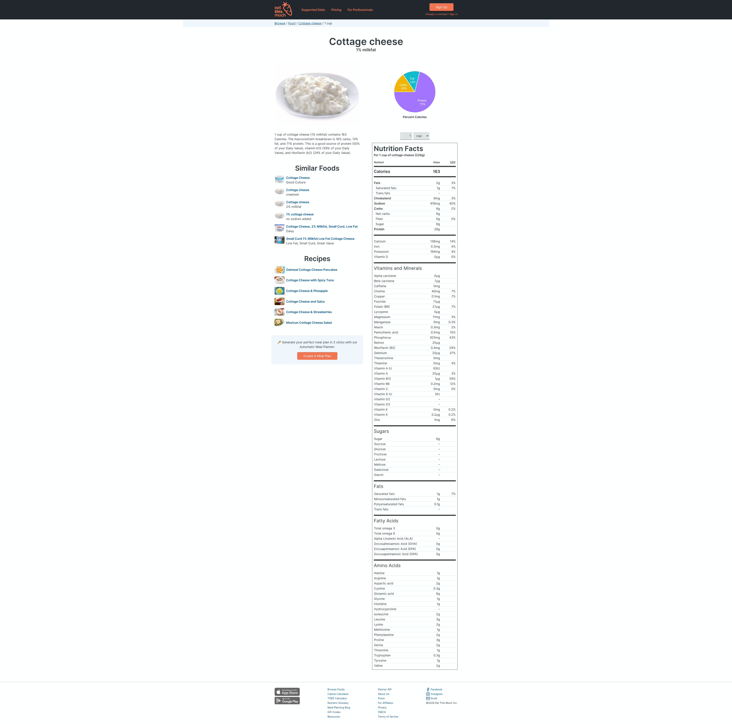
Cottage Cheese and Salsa (305, 301)
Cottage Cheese (298, 178)
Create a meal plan (317, 356)
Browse (279, 23)
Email (434, 698)
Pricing (336, 10)
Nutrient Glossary (337, 702)
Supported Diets (313, 10)
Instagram (437, 693)
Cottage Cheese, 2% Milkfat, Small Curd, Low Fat (322, 226)
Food (291, 23)
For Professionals (360, 10)
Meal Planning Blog (338, 707)
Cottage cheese (310, 23)
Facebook (436, 689)
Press (381, 698)
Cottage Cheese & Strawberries (309, 312)
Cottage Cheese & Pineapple (307, 291)
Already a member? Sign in (441, 14)
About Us (383, 693)
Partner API (385, 689)
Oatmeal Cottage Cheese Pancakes (311, 270)
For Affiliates (385, 702)
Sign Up (441, 7)
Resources (333, 716)
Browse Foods (336, 689)
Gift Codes (333, 712)
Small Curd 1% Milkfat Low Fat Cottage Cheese (320, 239)
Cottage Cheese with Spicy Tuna (310, 280)
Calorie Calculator (338, 693)
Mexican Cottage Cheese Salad (309, 322)
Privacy (382, 707)
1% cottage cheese (300, 214)
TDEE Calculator (337, 698)
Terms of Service (388, 716)
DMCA (382, 712)
